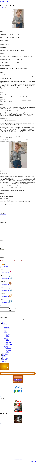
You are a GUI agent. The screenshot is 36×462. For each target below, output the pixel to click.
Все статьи (3, 323)
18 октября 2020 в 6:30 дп (5, 290)
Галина (3, 7)
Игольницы (7, 352)
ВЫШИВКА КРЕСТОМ (5, 324)
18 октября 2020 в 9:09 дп (5, 296)
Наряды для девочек (9, 344)
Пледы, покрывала (8, 348)
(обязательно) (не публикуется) (15, 308)
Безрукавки (5, 330)
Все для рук (7, 335)
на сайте (2, 374)
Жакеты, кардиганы (7, 328)
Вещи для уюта (6, 347)
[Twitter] (1, 264)
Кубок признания (4, 359)
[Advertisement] (18, 445)
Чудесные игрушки (5, 354)
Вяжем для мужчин (7, 345)
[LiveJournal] (4, 264)
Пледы (7, 343)
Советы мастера (6, 325)
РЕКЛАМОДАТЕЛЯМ (5, 360)
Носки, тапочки (8, 337)
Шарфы (7, 333)
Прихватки (7, 351)
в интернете (5, 374)
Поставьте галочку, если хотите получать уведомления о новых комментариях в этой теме (14, 319)
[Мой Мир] (3, 264)
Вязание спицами (5, 266)
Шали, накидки (8, 334)
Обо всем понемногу (5, 358)
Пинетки (7, 341)
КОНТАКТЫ (4, 361)
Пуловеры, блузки (14, 7)
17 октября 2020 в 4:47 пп (5, 272)
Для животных (6, 346)
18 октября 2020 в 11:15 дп (5, 302)
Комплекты (7, 339)
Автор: (1, 204)
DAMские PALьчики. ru (7, 2)
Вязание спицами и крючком (18, 459)
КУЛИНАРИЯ (4, 353)
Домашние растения (5, 357)
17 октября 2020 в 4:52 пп (5, 278)
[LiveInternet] (5, 264)
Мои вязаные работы (7, 326)
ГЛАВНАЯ (3, 322)
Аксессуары (5, 332)
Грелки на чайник (8, 350)
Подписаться (18, 379)
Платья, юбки (6, 329)
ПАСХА (3, 355)
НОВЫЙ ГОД (4, 356)
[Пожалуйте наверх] (33, 461)
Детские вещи (6, 338)
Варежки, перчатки (8, 342)
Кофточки (7, 340)
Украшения (7, 336)
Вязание (10, 7)
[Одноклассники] (2, 264)
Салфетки (7, 349)
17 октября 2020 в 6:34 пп (5, 284)
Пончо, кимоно (6, 331)
